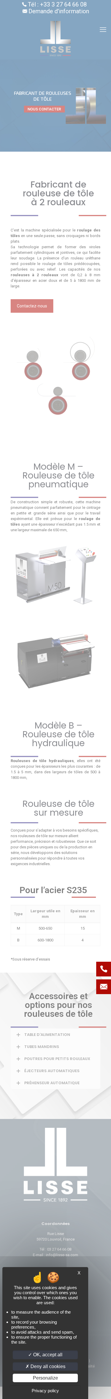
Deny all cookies (47, 1366)
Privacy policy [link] (45, 1390)
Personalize (45, 1377)
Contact (103, 986)
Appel (103, 969)
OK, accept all (47, 1354)
